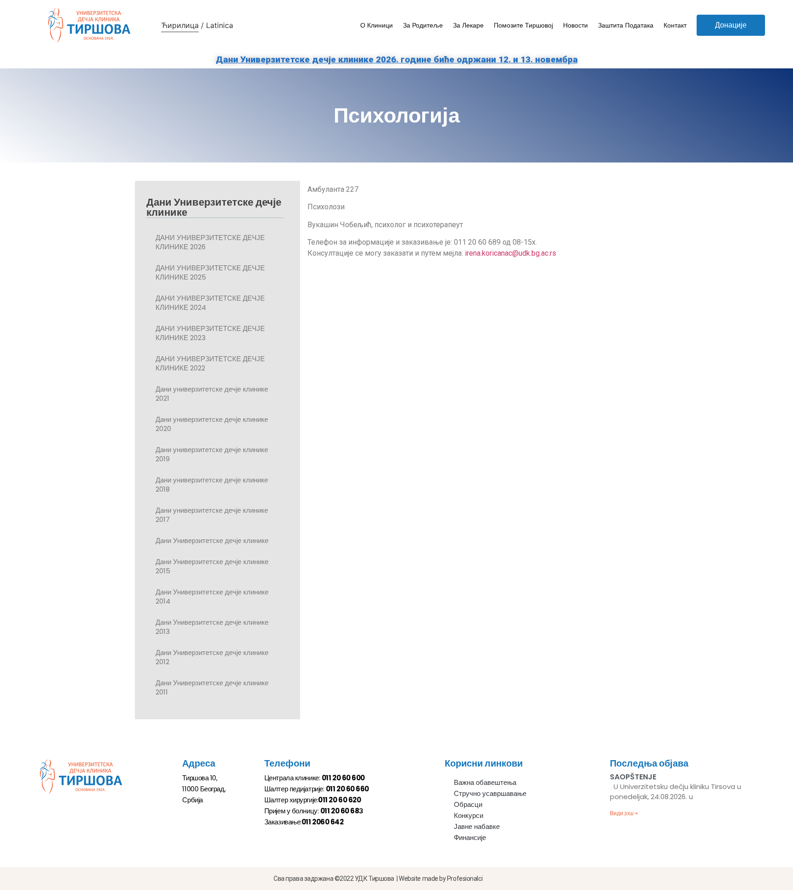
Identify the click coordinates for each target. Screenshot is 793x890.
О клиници (376, 25)
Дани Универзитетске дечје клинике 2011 (212, 687)
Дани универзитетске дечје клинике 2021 (212, 393)
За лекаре (468, 25)
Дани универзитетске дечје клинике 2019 (212, 454)
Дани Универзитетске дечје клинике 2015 (212, 566)
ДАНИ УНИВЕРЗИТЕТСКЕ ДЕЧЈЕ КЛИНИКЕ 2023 (210, 333)
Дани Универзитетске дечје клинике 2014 (212, 596)
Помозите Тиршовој (523, 25)
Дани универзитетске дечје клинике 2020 (212, 423)
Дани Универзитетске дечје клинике (212, 540)
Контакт (675, 25)
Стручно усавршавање (490, 793)
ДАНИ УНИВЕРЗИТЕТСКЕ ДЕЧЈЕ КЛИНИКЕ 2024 (210, 302)
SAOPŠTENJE (633, 777)
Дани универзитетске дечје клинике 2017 (212, 514)
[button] (730, 25)
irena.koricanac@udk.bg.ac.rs (510, 253)
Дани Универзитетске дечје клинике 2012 (212, 657)
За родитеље (423, 25)
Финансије (470, 837)
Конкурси (468, 815)
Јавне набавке (477, 826)
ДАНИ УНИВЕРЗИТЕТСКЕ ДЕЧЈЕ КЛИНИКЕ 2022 (210, 363)
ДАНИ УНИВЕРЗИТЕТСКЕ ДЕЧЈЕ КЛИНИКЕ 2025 (210, 272)
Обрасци (468, 804)
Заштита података (625, 25)
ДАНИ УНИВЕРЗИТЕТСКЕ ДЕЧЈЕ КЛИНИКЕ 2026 (210, 242)
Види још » (624, 813)
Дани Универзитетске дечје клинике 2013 (212, 626)
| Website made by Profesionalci (439, 878)
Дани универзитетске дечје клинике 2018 (212, 484)
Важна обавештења (485, 782)
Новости (575, 25)
